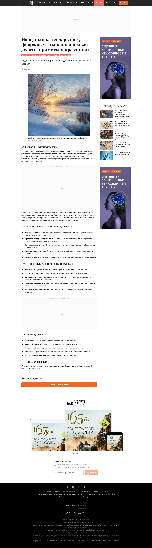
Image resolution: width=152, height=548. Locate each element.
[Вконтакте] (73, 487)
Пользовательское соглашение (75, 494)
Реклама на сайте (86, 491)
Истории (99, 3)
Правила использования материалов (49, 494)
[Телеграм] (85, 487)
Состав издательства (70, 491)
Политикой (61, 467)
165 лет (123, 3)
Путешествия (87, 3)
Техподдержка (88, 497)
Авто (115, 3)
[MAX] (67, 487)
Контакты (57, 491)
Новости (41, 3)
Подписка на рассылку (63, 462)
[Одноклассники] (79, 487)
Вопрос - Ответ (72, 3)
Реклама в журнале (101, 491)
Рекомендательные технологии (69, 497)
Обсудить (28, 69)
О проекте (47, 491)
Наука (108, 3)
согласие (62, 464)
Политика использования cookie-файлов (102, 494)
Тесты (50, 3)
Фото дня (58, 3)
